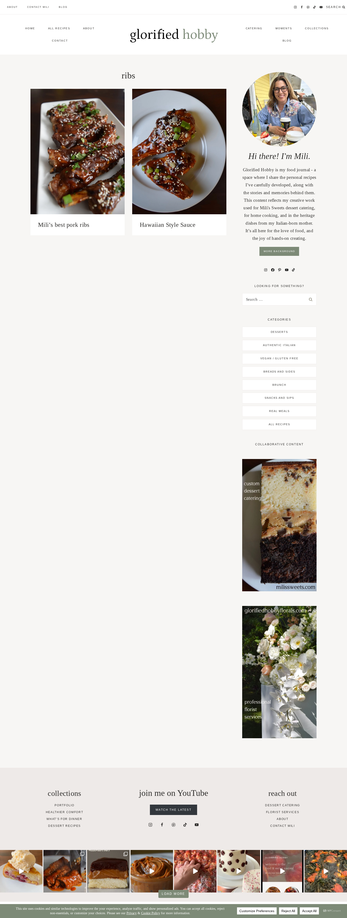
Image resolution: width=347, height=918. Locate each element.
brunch (279, 384)
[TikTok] (314, 7)
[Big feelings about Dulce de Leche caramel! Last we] (108, 871)
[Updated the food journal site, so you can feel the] (282, 871)
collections (317, 28)
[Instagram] (295, 7)
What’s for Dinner (64, 819)
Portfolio (64, 805)
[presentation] (77, 151)
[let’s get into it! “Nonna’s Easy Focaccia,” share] (195, 871)
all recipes (279, 424)
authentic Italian (279, 345)
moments (283, 28)
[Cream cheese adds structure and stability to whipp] (238, 871)
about (12, 7)
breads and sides (279, 371)
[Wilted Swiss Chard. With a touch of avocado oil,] (326, 871)
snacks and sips (279, 397)
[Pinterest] (308, 7)
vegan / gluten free (279, 358)
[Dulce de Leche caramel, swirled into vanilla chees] (152, 871)
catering (254, 28)
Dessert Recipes (64, 826)
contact (60, 40)
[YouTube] (321, 7)
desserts (279, 331)
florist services (282, 812)
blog (63, 7)
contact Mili (38, 7)
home (30, 28)
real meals (279, 411)
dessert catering (282, 805)
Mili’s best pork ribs (63, 224)
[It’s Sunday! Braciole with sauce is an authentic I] (64, 871)
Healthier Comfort (64, 812)
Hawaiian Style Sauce (167, 224)
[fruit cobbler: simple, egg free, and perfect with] (21, 871)
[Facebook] (302, 7)
